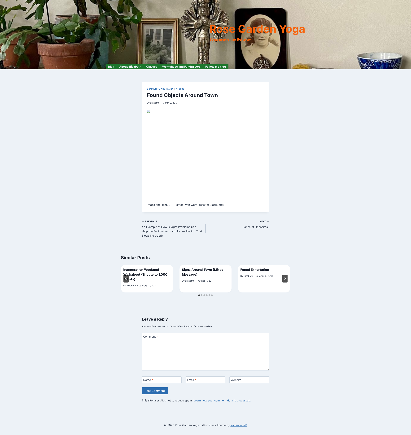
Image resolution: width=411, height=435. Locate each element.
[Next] (285, 279)
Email (191, 380)
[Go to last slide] (126, 279)
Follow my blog (215, 66)
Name (148, 380)
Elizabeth (154, 102)
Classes (151, 66)
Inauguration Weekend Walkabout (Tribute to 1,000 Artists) (145, 274)
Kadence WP (239, 425)
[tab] (199, 295)
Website (236, 380)
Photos (180, 89)
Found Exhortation (254, 270)
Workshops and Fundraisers (181, 66)
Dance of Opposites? (255, 224)
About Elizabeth (130, 66)
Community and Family (160, 89)
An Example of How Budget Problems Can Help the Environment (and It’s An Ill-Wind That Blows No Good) (172, 228)
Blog (111, 66)
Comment (150, 336)
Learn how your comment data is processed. (222, 400)
